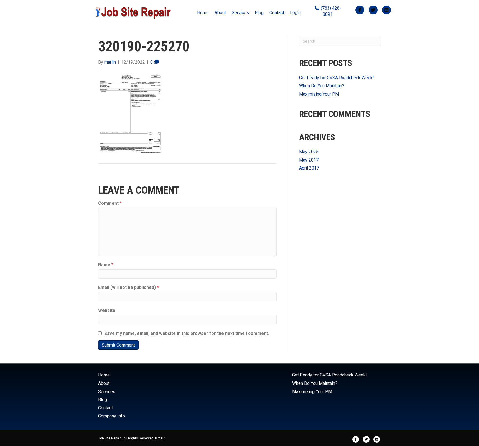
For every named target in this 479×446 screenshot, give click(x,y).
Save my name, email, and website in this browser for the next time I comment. (186, 333)
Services (240, 12)
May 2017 (309, 160)
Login (295, 12)
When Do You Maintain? (321, 85)
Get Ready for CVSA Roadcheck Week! (336, 77)
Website (106, 310)
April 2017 (309, 168)
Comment (110, 203)
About (220, 12)
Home (203, 12)
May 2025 (309, 151)
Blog (259, 12)
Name (105, 264)
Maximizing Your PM (319, 94)
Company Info (111, 416)
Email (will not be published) (128, 287)
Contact (276, 12)
